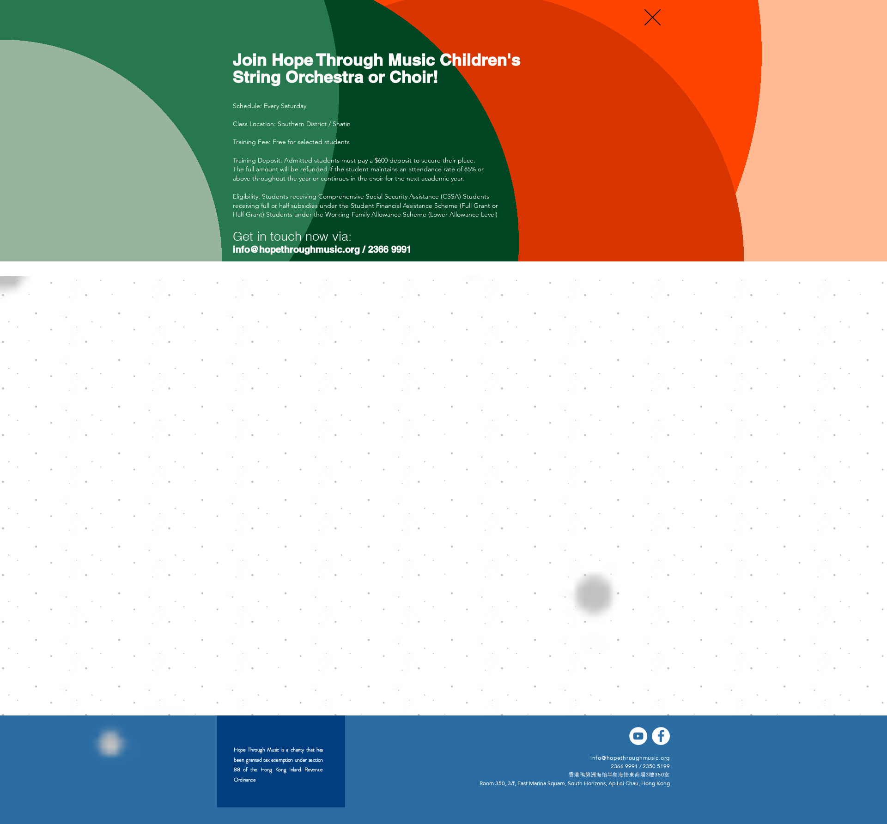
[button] (652, 17)
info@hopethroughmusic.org (296, 249)
